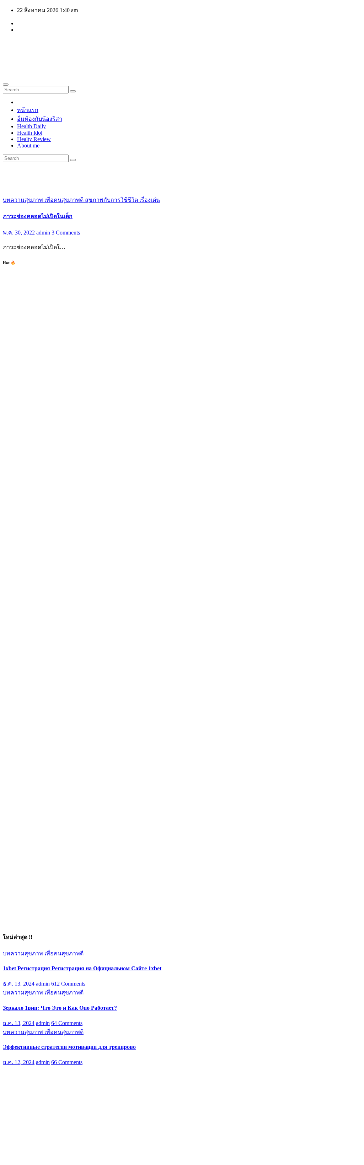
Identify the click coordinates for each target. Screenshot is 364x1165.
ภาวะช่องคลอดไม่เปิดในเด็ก (38, 216)
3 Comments (66, 233)
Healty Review (34, 139)
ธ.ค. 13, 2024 (18, 984)
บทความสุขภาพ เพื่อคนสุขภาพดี (44, 200)
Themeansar (137, 1156)
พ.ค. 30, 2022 (19, 233)
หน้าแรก (27, 110)
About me (28, 145)
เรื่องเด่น (149, 200)
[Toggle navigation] (6, 84)
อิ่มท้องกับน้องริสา (39, 119)
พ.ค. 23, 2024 (19, 1104)
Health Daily (31, 126)
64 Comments (66, 1023)
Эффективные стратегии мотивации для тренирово (69, 1047)
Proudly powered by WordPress (39, 1156)
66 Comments (66, 1062)
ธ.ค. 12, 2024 (18, 1062)
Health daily (46, 49)
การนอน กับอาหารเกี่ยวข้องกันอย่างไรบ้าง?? (58, 1088)
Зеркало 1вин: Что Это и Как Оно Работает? (60, 1008)
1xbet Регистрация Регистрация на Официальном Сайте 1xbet (82, 968)
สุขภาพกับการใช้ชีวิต (112, 200)
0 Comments (66, 1104)
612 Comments (68, 984)
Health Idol (29, 133)
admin (43, 233)
